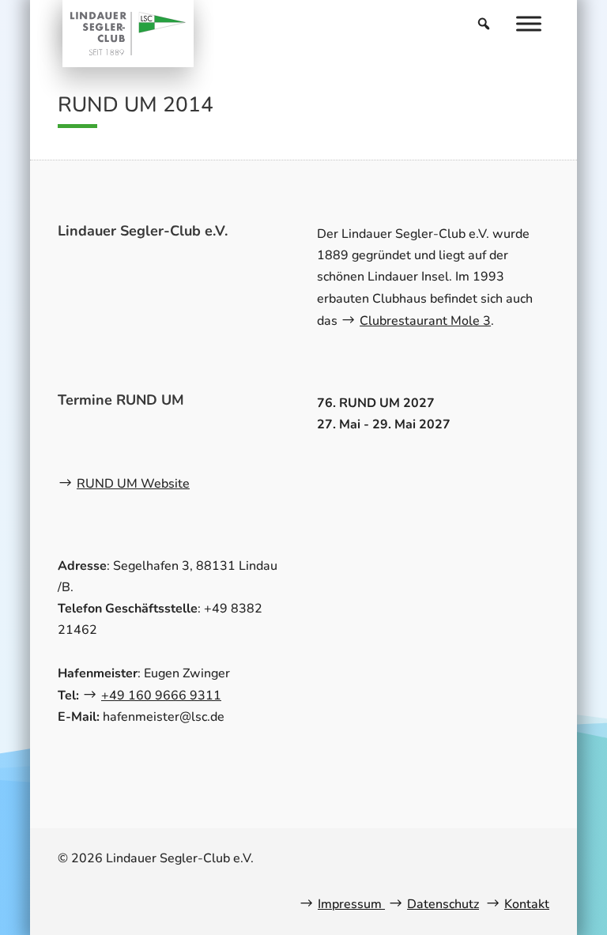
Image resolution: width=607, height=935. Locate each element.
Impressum (351, 904)
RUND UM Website (133, 483)
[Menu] (528, 23)
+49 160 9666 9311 (161, 695)
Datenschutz (443, 904)
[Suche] (484, 24)
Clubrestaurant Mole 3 (425, 321)
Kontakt (526, 904)
